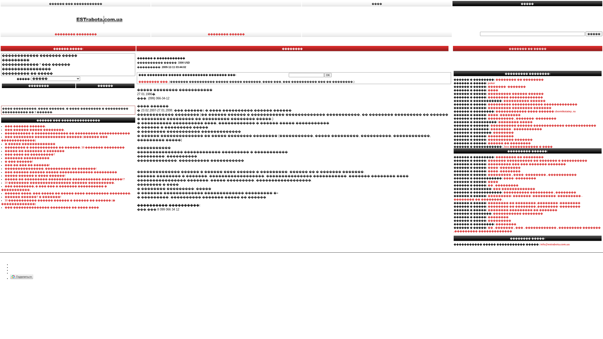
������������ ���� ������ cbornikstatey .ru (536, 111)
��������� (499, 220)
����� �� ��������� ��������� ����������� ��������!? (65, 179)
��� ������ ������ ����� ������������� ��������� (61, 172)
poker (491, 83)
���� (493, 90)
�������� (503, 132)
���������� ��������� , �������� (539, 192)
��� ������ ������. (25, 126)
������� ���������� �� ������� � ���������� (537, 160)
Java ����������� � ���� (528, 146)
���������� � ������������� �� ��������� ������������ (67, 133)
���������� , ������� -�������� (522, 118)
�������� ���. (153, 81)
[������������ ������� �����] (68, 55)
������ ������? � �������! (33, 196)
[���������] (68, 60)
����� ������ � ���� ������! (35, 175)
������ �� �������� (509, 143)
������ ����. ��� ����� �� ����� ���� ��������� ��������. (68, 193)
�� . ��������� (503, 185)
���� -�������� (504, 114)
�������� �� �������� (520, 79)
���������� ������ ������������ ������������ (543, 125)
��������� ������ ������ (516, 93)
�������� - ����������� (516, 129)
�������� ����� (515, 122)
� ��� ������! (19, 161)
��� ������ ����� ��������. (35, 129)
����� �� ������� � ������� (35, 150)
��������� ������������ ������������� (532, 104)
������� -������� (507, 86)
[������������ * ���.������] (68, 64)
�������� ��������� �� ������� (522, 210)
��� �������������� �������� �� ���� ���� (52, 207)
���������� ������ (524, 100)
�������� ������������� (515, 97)
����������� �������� (518, 213)
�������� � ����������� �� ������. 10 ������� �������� (65, 147)
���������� (501, 136)
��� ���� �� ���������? (30, 154)
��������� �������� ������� (519, 107)
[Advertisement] (401, 19)
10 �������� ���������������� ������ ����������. (60, 182)
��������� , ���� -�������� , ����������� (532, 174)
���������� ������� (510, 139)
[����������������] (68, 69)
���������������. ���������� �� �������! (51, 168)
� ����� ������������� (30, 143)
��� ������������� (514, 188)
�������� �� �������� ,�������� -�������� (534, 203)
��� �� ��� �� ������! (27, 165)
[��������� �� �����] (68, 73)
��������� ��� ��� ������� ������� (527, 164)
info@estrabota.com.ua (555, 244)
